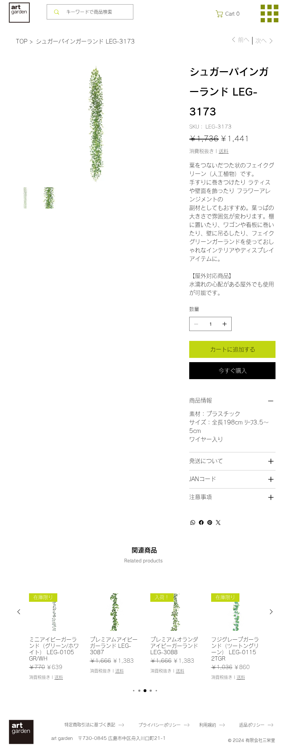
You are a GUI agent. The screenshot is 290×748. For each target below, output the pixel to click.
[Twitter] (218, 522)
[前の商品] (18, 611)
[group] (145, 636)
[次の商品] (271, 611)
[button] (229, 13)
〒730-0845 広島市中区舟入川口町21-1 (122, 738)
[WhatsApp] (192, 522)
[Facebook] (201, 522)
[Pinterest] (209, 522)
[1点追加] (225, 324)
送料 (58, 677)
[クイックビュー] (115, 612)
